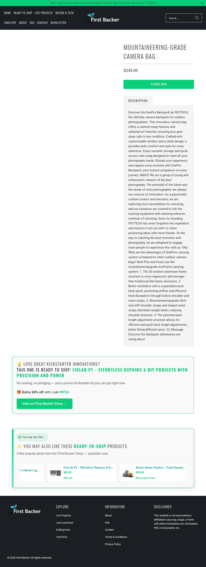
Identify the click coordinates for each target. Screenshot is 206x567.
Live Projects (63, 515)
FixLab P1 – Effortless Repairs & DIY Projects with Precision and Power (102, 372)
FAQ (107, 522)
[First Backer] (101, 18)
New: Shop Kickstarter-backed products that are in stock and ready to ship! (103, 3)
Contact (109, 529)
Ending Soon (63, 529)
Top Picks (61, 536)
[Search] (197, 17)
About (108, 515)
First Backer (23, 557)
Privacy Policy (113, 544)
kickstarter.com (175, 523)
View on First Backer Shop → (44, 403)
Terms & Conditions (116, 536)
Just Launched (64, 522)
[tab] (138, 100)
